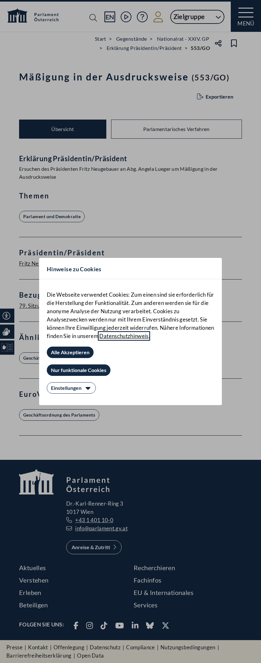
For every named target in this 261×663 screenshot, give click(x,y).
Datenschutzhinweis (123, 336)
